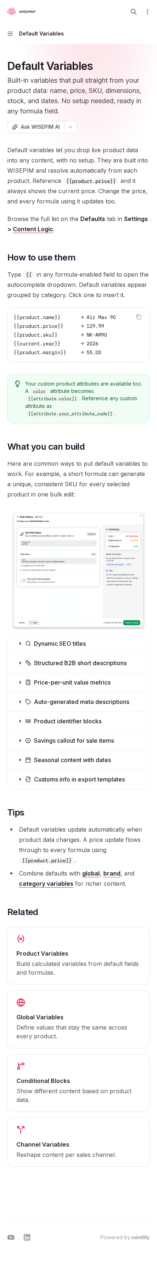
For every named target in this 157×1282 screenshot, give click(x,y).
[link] (78, 956)
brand (111, 873)
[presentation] (78, 335)
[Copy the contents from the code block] (138, 317)
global (91, 873)
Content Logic (33, 229)
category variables (46, 883)
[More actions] (147, 12)
